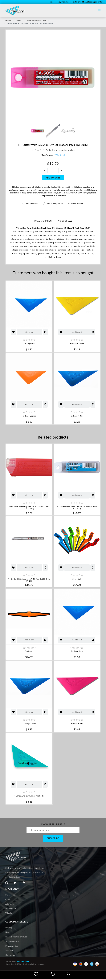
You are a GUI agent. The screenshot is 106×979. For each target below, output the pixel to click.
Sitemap (8, 927)
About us (9, 950)
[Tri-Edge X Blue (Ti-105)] (77, 376)
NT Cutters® (59, 155)
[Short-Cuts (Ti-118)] (77, 539)
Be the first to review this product (60, 150)
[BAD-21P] (29, 467)
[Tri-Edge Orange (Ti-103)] (29, 376)
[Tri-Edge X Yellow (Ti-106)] (77, 304)
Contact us (10, 955)
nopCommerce (23, 961)
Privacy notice (11, 946)
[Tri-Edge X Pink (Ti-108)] (77, 684)
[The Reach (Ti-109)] (29, 612)
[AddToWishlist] (13, 332)
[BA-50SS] (38, 131)
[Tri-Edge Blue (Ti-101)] (29, 304)
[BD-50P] (77, 467)
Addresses (9, 904)
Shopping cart (11, 908)
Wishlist (8, 913)
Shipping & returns (13, 941)
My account (10, 895)
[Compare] (45, 332)
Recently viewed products (16, 937)
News (7, 932)
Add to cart (29, 332)
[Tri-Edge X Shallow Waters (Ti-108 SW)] (29, 756)
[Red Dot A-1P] (29, 539)
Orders (8, 899)
